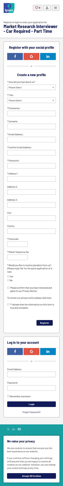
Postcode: (13, 239)
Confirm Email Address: (19, 147)
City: (9, 212)
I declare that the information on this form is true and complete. (32, 306)
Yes (11, 276)
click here (46, 297)
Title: (10, 95)
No (11, 280)
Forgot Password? (31, 412)
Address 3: (12, 199)
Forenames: (13, 108)
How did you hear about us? (21, 81)
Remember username (20, 396)
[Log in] (47, 8)
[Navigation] (55, 8)
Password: (13, 160)
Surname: (12, 121)
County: (11, 225)
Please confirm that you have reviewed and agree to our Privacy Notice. (31, 289)
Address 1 (12, 173)
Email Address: (15, 134)
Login (31, 404)
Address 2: (12, 186)
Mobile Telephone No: (18, 252)
